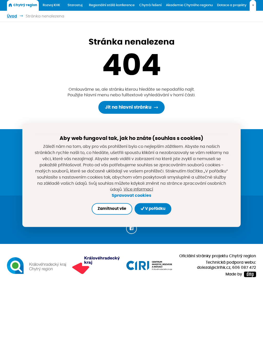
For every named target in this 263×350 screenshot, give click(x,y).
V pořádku (154, 209)
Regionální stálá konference (112, 5)
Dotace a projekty (232, 5)
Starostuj (75, 5)
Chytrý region (25, 5)
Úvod (12, 16)
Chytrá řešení (150, 5)
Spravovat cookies (131, 195)
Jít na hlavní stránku (128, 107)
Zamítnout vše (112, 209)
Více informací (138, 189)
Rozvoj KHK (51, 5)
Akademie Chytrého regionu (189, 5)
